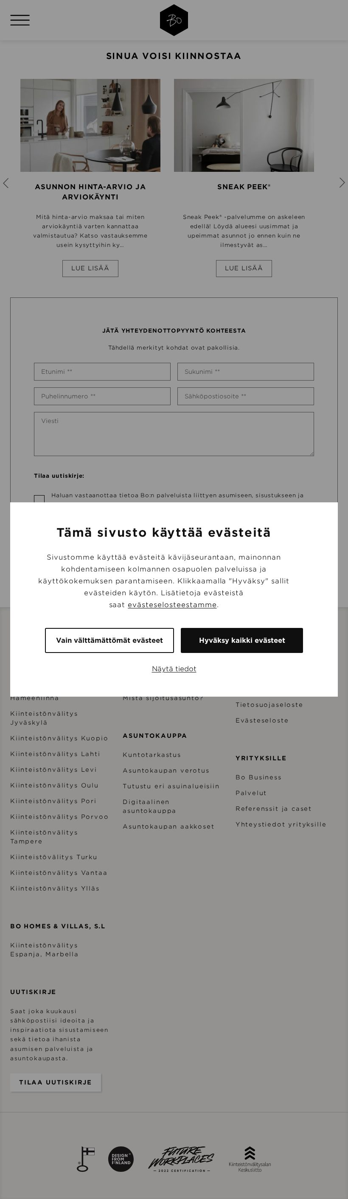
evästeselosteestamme (172, 605)
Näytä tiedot (174, 669)
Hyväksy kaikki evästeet (242, 640)
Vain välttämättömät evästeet (109, 640)
